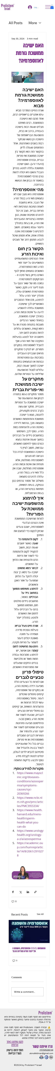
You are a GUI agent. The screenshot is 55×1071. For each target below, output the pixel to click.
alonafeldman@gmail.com (41, 1053)
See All (40, 914)
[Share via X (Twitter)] (20, 891)
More (33, 23)
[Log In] (29, 7)
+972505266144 (46, 1050)
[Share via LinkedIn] (27, 891)
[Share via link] (35, 891)
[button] (52, 7)
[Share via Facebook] (12, 891)
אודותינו (14, 1045)
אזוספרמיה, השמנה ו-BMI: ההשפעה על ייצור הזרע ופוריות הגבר (28, 950)
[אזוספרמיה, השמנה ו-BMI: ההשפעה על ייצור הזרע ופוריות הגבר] (29, 931)
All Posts (15, 23)
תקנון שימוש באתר (15, 1041)
